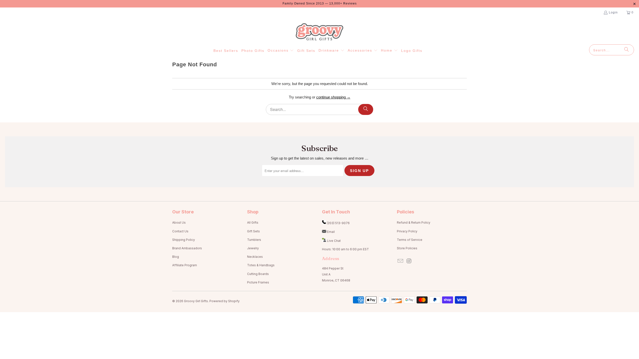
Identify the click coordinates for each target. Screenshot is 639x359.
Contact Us (180, 231)
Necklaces (255, 257)
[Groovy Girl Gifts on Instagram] (409, 261)
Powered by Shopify (224, 301)
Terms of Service (409, 240)
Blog (175, 257)
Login (613, 12)
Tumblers (254, 240)
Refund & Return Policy (413, 222)
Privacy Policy (407, 231)
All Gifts (252, 222)
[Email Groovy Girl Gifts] (400, 261)
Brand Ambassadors (187, 248)
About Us (179, 222)
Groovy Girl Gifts (196, 301)
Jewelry (253, 248)
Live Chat (334, 241)
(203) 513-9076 (338, 223)
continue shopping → (333, 97)
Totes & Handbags (261, 265)
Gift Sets (253, 231)
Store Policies (407, 248)
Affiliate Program (184, 265)
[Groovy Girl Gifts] (319, 32)
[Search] (626, 49)
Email (331, 232)
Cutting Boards (258, 274)
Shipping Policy (183, 240)
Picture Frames (258, 282)
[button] (281, 50)
